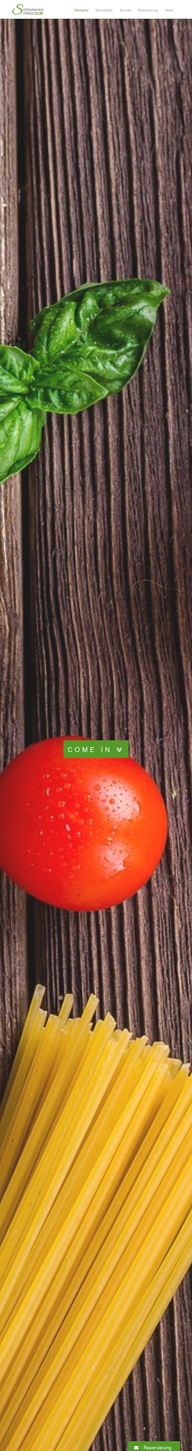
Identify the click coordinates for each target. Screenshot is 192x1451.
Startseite (81, 10)
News (169, 10)
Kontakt (125, 10)
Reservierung (148, 10)
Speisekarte (104, 10)
